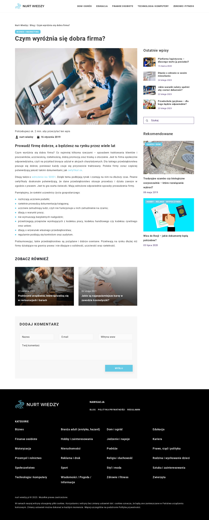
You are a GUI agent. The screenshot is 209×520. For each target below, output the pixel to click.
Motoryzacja (23, 448)
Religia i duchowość (120, 458)
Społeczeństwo (25, 467)
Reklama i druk (70, 458)
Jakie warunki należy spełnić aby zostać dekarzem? (174, 89)
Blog (93, 409)
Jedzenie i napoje (118, 439)
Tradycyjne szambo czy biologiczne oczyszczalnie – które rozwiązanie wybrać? (164, 183)
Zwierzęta (159, 477)
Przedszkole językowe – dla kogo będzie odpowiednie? (173, 103)
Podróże (112, 448)
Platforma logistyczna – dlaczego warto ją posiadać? (173, 60)
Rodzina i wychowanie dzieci (171, 458)
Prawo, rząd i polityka (167, 448)
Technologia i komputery (153, 6)
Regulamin (133, 409)
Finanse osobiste (122, 6)
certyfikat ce (75, 170)
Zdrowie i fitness (183, 6)
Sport (64, 467)
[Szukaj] (147, 120)
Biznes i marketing (28, 32)
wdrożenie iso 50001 (44, 177)
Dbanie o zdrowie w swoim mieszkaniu (172, 74)
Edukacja (102, 6)
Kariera (157, 439)
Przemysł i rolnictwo (28, 458)
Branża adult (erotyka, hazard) (80, 429)
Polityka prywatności (111, 409)
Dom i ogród (84, 6)
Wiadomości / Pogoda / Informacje (76, 480)
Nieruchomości (71, 448)
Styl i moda (114, 467)
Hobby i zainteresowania (77, 439)
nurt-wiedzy (26, 137)
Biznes (19, 429)
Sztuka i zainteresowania (169, 467)
